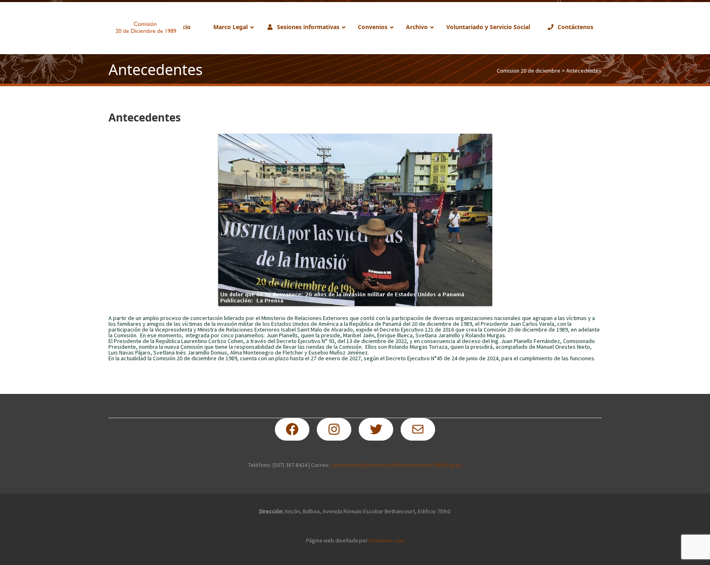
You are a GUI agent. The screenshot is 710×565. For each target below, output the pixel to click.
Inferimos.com (386, 540)
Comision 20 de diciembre (528, 70)
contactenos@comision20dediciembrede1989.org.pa (396, 465)
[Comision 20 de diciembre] (145, 27)
